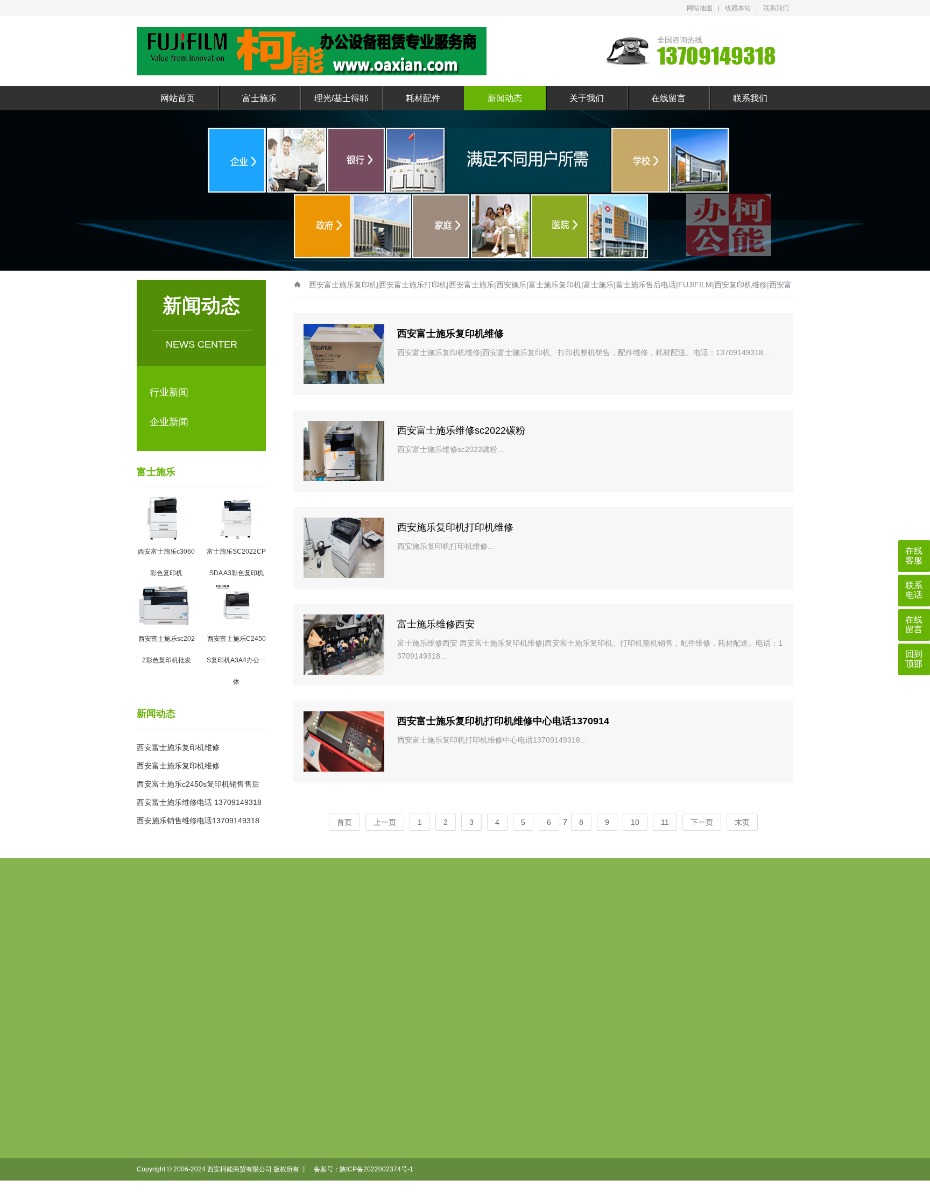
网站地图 (700, 8)
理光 (409, 1010)
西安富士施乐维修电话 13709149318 (199, 802)
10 (635, 822)
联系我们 (776, 8)
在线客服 (913, 555)
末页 (742, 822)
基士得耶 (416, 1028)
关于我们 (586, 98)
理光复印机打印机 (370, 993)
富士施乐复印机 (307, 993)
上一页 (385, 822)
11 (665, 822)
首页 (344, 822)
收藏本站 (738, 8)
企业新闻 (169, 421)
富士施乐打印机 (307, 1010)
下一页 (702, 822)
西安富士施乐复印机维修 (178, 747)
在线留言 (668, 98)
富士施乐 (259, 98)
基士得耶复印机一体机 (373, 1019)
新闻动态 (505, 98)
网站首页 (177, 98)
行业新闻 (169, 392)
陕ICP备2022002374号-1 (376, 1169)
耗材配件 (423, 98)
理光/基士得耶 (341, 98)
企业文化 (534, 993)
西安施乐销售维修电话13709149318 (198, 820)
